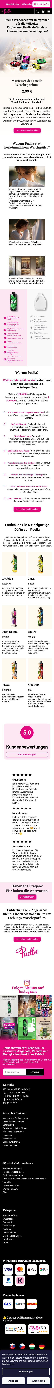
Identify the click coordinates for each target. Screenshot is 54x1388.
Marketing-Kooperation (13, 1132)
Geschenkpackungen (12, 1236)
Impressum (8, 1135)
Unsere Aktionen (10, 1145)
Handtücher (8, 1239)
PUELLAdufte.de (14, 1099)
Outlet (5, 1242)
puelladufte (12, 1103)
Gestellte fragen (27, 897)
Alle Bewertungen (27, 754)
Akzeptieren (38, 1380)
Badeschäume (9, 1232)
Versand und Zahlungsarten (15, 1118)
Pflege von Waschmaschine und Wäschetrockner (24, 1179)
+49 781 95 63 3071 (16, 1092)
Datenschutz (8, 1125)
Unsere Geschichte (11, 1185)
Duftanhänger (9, 1225)
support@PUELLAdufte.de (19, 1089)
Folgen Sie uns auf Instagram (28, 989)
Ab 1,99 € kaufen (41, 4)
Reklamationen (9, 1138)
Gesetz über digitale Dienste (15, 1128)
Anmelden (35, 1072)
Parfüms (7, 1229)
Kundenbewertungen (12, 1168)
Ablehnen (13, 1380)
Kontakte (7, 1182)
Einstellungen (26, 1371)
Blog (5, 1192)
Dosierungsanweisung (13, 1175)
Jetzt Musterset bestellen (27, 130)
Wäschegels (8, 1219)
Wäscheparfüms (10, 1215)
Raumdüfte (8, 1222)
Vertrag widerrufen (11, 1142)
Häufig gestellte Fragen (13, 1172)
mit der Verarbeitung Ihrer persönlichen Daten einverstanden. (27, 1062)
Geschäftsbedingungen (13, 1121)
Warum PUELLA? (10, 1189)
